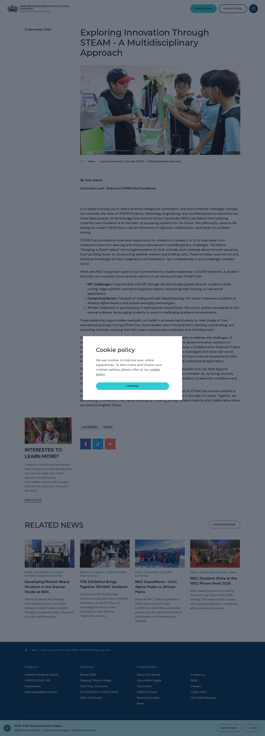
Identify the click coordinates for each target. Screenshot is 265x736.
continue (132, 386)
